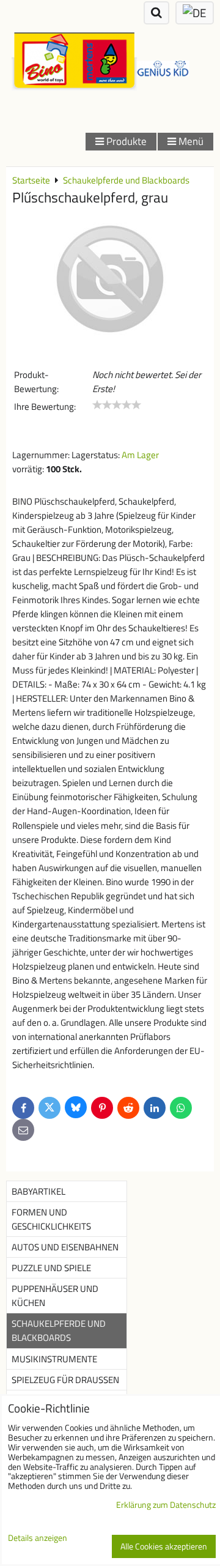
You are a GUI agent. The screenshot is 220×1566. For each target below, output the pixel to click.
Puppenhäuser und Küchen (55, 1296)
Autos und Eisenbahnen (65, 1247)
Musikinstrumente (54, 1359)
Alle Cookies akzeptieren (163, 1546)
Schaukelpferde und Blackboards (59, 1330)
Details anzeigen (37, 1538)
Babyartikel (38, 1191)
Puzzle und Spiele (51, 1268)
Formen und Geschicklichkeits (51, 1219)
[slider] (116, 405)
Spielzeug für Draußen (65, 1380)
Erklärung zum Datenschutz (166, 1505)
